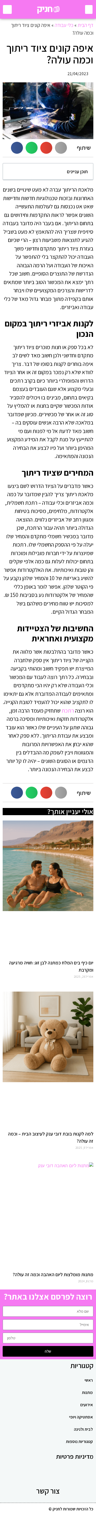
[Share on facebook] (17, 148)
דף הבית (85, 25)
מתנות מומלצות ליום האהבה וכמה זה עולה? (53, 1274)
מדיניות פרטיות (74, 1456)
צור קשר (48, 1491)
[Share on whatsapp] (32, 148)
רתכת (68, 710)
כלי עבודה (64, 25)
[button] (89, 9)
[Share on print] (61, 148)
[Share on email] (46, 148)
